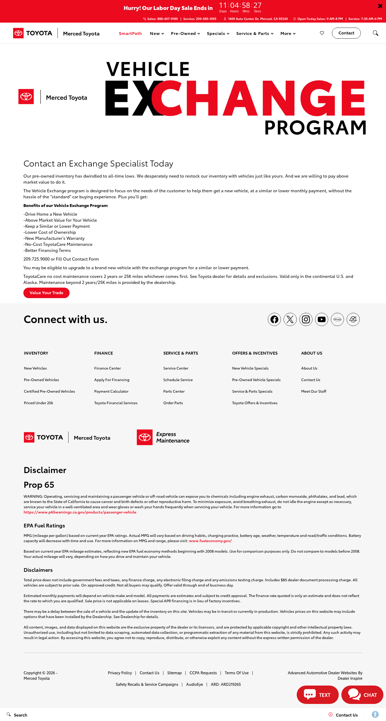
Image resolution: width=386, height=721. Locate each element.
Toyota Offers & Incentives (255, 402)
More (286, 34)
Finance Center (107, 368)
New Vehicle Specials (250, 368)
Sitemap (174, 672)
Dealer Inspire (350, 678)
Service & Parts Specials (252, 391)
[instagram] (305, 319)
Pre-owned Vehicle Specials (256, 379)
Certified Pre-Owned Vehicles (49, 391)
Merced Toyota (37, 678)
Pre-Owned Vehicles (41, 379)
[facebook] (274, 319)
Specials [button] (216, 34)
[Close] (380, 6)
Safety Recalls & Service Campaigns (147, 684)
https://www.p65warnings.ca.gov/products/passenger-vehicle (80, 512)
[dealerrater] (353, 319)
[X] (290, 319)
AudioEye (194, 684)
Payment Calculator (111, 391)
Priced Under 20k (38, 402)
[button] (375, 33)
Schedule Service (178, 379)
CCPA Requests (203, 672)
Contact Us (310, 379)
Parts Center (174, 391)
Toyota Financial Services (116, 402)
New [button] (156, 34)
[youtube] (321, 319)
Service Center (175, 368)
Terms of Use (237, 672)
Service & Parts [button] (252, 34)
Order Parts (173, 402)
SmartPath (130, 33)
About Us (309, 368)
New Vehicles (35, 368)
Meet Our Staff (313, 391)
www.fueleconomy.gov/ (210, 540)
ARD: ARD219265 (226, 684)
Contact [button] (346, 32)
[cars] (337, 319)
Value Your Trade (46, 292)
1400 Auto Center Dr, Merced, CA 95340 (258, 18)
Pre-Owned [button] (183, 34)
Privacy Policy (120, 672)
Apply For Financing (111, 379)
